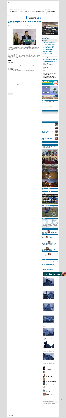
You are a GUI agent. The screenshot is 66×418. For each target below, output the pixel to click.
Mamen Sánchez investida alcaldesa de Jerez (48, 129)
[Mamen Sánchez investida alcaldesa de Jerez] (56, 129)
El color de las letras (50, 384)
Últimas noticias (44, 40)
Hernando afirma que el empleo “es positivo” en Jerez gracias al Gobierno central (24, 22)
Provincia (33, 11)
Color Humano (48, 369)
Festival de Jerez (15, 11)
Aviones (44, 399)
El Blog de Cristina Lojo (50, 381)
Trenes (52, 399)
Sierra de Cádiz (38, 11)
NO (43, 104)
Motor (26, 11)
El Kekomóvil (48, 391)
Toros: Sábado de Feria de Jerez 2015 (47, 135)
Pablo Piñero (54, 243)
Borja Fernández (53, 232)
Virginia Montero (52, 249)
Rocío (29, 11)
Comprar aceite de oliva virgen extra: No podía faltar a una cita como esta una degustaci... (51, 71)
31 (45, 119)
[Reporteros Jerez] (18, 5)
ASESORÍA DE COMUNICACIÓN (22, 9)
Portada (10, 11)
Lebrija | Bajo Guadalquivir (51, 11)
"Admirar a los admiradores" (47, 250)
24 (45, 118)
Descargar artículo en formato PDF (12, 62)
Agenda (63, 399)
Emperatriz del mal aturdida (48, 395)
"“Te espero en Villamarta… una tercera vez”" (50, 238)
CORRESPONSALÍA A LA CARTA (12, 9)
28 (54, 118)
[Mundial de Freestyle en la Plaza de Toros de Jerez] (56, 132)
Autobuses (48, 399)
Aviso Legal (50, 403)
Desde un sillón (48, 372)
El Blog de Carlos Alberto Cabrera (50, 377)
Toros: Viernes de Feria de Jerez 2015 (47, 139)
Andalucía (43, 11)
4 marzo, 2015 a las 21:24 (14, 69)
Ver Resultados (50, 107)
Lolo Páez (53, 254)
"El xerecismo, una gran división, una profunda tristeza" (48, 244)
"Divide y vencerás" (45, 233)
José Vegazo (51, 237)
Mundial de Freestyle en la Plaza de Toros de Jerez (48, 132)
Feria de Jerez (21, 11)
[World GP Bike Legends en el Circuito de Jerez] (56, 125)
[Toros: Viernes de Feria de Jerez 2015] (56, 139)
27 (52, 118)
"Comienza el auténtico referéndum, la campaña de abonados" (48, 256)
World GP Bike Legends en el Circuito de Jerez (47, 125)
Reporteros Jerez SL (51, 401)
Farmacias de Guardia (58, 399)
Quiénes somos (45, 403)
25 (47, 118)
